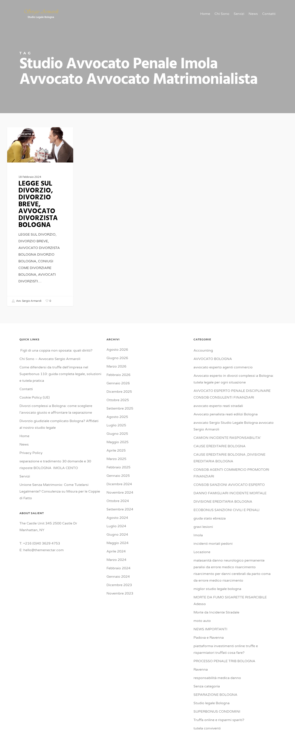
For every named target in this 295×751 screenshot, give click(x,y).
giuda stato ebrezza (209, 518)
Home (24, 436)
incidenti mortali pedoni (213, 543)
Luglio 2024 (116, 526)
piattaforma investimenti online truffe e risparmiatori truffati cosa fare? (225, 649)
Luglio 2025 (116, 425)
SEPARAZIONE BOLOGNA (215, 695)
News (24, 444)
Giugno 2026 (117, 358)
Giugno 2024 (117, 534)
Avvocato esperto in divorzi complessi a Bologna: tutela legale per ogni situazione (233, 379)
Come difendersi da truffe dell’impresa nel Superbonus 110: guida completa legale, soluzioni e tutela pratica (60, 374)
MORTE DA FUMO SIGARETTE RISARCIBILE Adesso (230, 600)
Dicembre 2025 (119, 392)
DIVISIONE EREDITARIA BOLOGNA (222, 501)
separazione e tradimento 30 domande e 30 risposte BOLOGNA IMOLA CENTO (55, 464)
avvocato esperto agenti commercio (223, 367)
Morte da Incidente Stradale (216, 612)
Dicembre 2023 (119, 585)
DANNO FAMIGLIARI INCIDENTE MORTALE (229, 493)
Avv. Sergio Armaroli (28, 300)
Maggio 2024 (117, 543)
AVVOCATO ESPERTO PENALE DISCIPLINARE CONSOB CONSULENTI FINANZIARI (232, 394)
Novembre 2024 (119, 492)
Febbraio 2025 (118, 467)
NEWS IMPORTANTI (210, 629)
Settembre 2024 (119, 509)
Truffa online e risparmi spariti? (218, 720)
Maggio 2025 (117, 442)
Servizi (24, 476)
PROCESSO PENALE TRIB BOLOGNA (224, 661)
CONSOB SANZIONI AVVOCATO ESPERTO (229, 485)
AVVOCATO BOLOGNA (31, 134)
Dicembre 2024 (119, 484)
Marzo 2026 (116, 366)
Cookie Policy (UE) (34, 397)
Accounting (203, 350)
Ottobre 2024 (117, 501)
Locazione (201, 552)
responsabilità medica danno (217, 678)
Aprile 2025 (116, 450)
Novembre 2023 (119, 593)
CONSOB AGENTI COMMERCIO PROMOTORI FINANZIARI (231, 473)
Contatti (26, 389)
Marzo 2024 (116, 560)
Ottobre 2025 (117, 400)
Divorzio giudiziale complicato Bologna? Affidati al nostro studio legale (58, 424)
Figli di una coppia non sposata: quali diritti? (55, 350)
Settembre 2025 (119, 408)
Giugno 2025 (117, 434)
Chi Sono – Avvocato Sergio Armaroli (49, 359)
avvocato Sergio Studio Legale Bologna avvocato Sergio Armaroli (233, 426)
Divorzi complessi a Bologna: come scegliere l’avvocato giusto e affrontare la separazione (55, 409)
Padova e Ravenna (208, 637)
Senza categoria (206, 686)
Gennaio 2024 (118, 576)
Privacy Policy (31, 453)
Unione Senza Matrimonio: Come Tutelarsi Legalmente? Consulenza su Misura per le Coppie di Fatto (59, 491)
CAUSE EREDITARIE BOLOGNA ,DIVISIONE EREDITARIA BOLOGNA (229, 457)
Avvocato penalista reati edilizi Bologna (225, 414)
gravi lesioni (203, 527)
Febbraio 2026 (118, 375)
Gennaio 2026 (118, 383)
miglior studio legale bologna (217, 589)
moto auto (202, 621)
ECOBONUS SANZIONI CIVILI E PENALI (226, 510)
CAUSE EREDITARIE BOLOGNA (219, 446)
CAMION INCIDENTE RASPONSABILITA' (227, 438)
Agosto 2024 (117, 518)
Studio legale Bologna (211, 703)
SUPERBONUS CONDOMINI (216, 711)
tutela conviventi (207, 728)
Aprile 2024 (116, 551)
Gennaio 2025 (118, 476)
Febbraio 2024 (118, 568)
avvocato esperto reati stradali (218, 406)
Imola (198, 535)
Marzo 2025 (116, 459)
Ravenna (200, 669)
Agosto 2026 (117, 349)
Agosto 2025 (117, 417)
